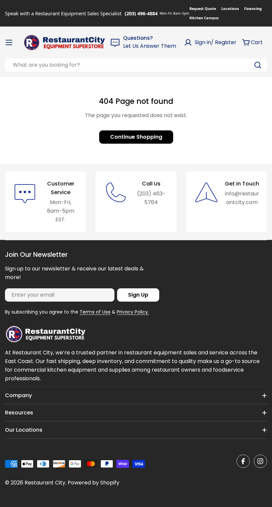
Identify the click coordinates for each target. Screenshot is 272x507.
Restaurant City (45, 482)
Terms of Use (95, 312)
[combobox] (136, 65)
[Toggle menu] (9, 42)
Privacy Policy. (133, 312)
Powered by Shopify (93, 482)
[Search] (258, 65)
